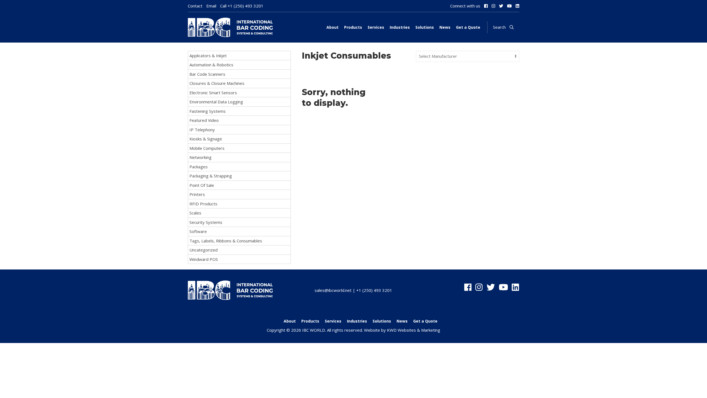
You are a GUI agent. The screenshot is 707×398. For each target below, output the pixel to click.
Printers (197, 194)
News (444, 27)
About (332, 27)
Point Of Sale (201, 185)
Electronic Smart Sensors (213, 92)
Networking (200, 157)
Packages (198, 166)
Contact (195, 6)
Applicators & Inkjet (208, 55)
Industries (400, 27)
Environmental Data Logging (216, 101)
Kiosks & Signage (205, 139)
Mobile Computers (207, 148)
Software (198, 231)
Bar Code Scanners (207, 74)
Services (376, 27)
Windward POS (203, 259)
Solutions (424, 27)
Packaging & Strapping (210, 176)
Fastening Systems (207, 111)
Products (353, 27)
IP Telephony (202, 129)
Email (211, 6)
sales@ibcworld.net (333, 290)
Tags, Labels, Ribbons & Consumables (225, 240)
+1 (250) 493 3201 (245, 6)
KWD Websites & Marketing (413, 330)
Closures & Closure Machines (216, 83)
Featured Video (204, 120)
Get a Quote (468, 27)
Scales (195, 213)
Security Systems (205, 222)
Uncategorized (203, 250)
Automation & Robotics (211, 64)
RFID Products (203, 203)
